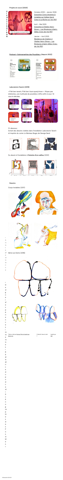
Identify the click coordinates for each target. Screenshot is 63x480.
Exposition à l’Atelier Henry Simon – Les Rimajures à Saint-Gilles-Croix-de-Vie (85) (45, 29)
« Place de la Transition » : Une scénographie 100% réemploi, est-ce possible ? (13, 71)
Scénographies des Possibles (38, 64)
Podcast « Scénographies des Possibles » (25, 54)
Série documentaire (13, 64)
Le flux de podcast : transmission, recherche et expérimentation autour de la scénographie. (39, 72)
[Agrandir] (30, 13)
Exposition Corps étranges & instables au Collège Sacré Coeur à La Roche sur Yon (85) (45, 17)
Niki (51, 336)
